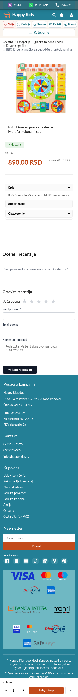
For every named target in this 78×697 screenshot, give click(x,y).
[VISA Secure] (16, 629)
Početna (8, 42)
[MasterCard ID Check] (33, 629)
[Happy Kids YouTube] (26, 561)
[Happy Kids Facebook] (6, 561)
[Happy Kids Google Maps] (54, 561)
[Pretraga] (54, 15)
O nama (8, 510)
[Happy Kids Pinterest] (64, 561)
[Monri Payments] (62, 610)
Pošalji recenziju (20, 369)
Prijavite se (39, 546)
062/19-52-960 (13, 444)
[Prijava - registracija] (71, 15)
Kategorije (23, 42)
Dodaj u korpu (46, 690)
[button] (39, 32)
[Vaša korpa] (62, 15)
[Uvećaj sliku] (39, 87)
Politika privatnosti (15, 493)
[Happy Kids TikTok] (35, 561)
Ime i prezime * (12, 309)
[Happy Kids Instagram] (16, 561)
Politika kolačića (14, 499)
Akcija (7, 505)
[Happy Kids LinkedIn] (45, 561)
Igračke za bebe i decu (48, 42)
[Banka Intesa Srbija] (27, 610)
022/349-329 (12, 450)
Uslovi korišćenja (14, 475)
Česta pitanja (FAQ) (16, 516)
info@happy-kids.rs (16, 456)
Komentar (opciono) (15, 340)
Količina (7, 682)
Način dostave (13, 487)
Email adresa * (11, 324)
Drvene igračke (16, 46)
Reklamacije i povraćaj (18, 481)
